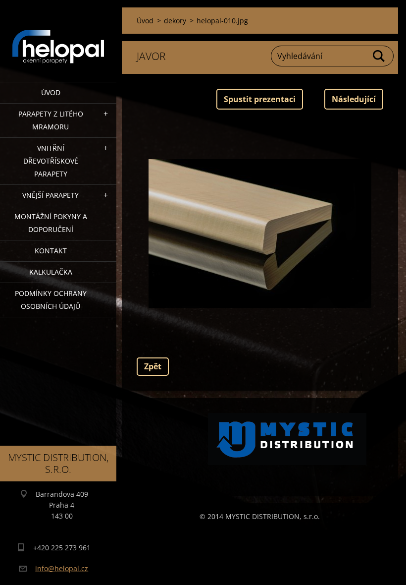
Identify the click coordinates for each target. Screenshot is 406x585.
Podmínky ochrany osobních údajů (51, 300)
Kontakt (51, 250)
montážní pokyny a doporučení (50, 223)
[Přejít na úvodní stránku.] (58, 34)
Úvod (50, 92)
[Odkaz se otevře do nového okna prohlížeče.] (260, 233)
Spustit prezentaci (260, 99)
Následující (354, 99)
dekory (175, 20)
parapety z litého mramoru (50, 120)
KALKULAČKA (50, 272)
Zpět (152, 366)
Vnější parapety (50, 195)
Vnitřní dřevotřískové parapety (50, 160)
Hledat (379, 56)
